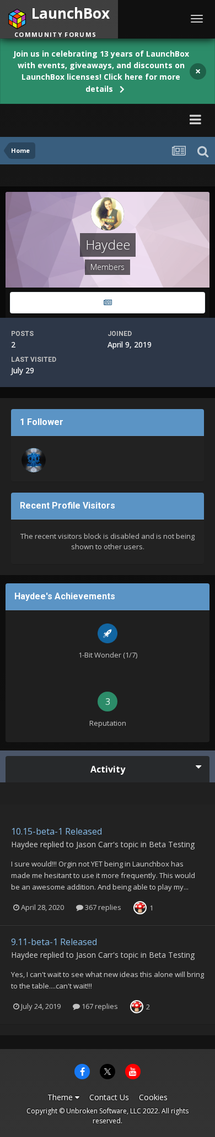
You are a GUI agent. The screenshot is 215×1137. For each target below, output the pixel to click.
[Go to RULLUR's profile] (34, 460)
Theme (61, 1097)
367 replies (102, 907)
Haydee (24, 844)
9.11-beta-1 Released (54, 942)
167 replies (99, 1006)
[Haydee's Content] (107, 302)
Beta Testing (172, 844)
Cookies (153, 1097)
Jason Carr (94, 844)
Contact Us (109, 1097)
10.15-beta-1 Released (56, 831)
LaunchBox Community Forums (83, 119)
